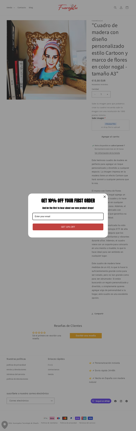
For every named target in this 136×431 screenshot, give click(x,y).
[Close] (104, 197)
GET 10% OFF (68, 227)
